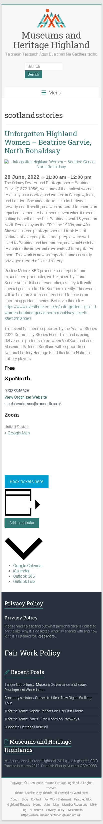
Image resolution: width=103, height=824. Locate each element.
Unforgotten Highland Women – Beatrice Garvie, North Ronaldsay (47, 142)
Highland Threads (18, 804)
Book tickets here (27, 481)
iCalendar (21, 571)
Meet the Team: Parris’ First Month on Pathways (41, 719)
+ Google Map (17, 433)
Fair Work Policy (32, 652)
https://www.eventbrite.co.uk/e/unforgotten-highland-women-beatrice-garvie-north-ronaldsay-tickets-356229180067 (50, 312)
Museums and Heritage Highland (51, 40)
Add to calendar (22, 523)
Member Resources (74, 804)
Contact (36, 799)
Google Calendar (28, 565)
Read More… (47, 636)
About (14, 799)
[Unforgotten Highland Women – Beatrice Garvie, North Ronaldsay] (51, 161)
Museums (36, 810)
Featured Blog (83, 799)
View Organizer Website (25, 397)
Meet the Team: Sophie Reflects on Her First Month (43, 711)
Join (47, 804)
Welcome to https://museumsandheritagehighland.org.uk (51, 812)
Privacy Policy (55, 810)
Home (37, 804)
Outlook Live (24, 581)
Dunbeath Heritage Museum (26, 727)
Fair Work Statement (57, 799)
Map (56, 804)
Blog (25, 799)
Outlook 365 (24, 576)
